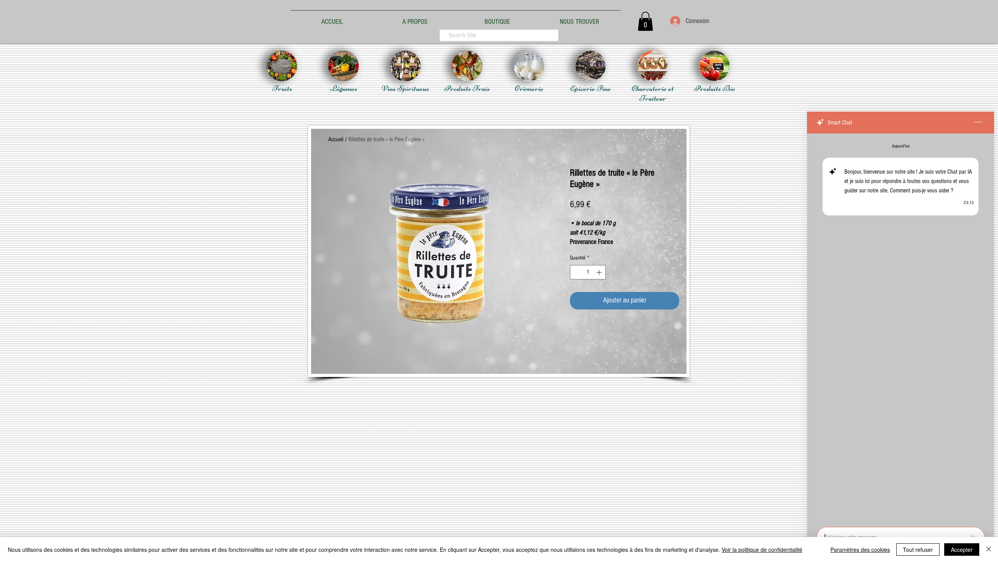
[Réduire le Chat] (978, 122)
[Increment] (600, 272)
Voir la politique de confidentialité (762, 549)
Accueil (335, 139)
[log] (900, 327)
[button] (645, 21)
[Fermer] (988, 549)
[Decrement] (576, 272)
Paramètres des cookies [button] (860, 549)
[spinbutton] (588, 272)
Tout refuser (918, 549)
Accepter (962, 549)
